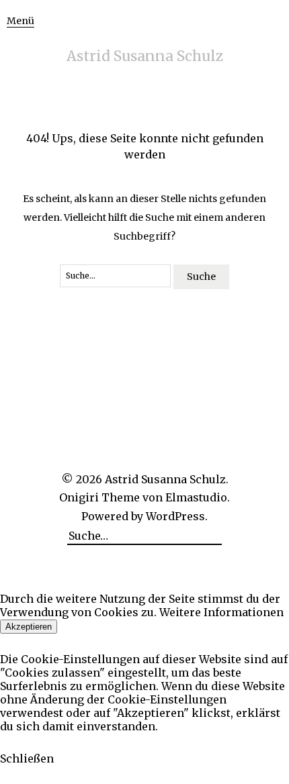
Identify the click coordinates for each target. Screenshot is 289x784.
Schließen (27, 758)
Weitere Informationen (221, 612)
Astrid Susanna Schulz (145, 56)
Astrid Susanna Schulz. (167, 479)
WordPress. (177, 516)
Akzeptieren (28, 627)
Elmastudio (196, 497)
